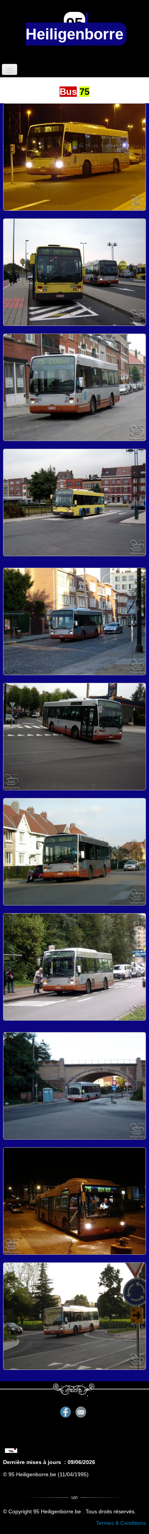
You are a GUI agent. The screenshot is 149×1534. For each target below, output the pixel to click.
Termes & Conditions (121, 1523)
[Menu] (9, 69)
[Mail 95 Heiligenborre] (13, 1444)
